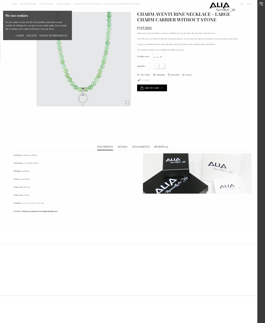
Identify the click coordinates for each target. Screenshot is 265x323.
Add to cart (152, 88)
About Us (78, 259)
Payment (139, 277)
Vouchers (200, 282)
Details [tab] (122, 146)
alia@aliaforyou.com (29, 288)
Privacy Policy (142, 271)
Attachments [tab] (141, 146)
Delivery (138, 265)
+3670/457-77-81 (26, 282)
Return (138, 282)
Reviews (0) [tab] (161, 146)
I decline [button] (31, 35)
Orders (199, 271)
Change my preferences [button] (53, 35)
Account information (206, 259)
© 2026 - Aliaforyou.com (23, 300)
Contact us (79, 271)
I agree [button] (20, 35)
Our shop (78, 277)
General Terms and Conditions (151, 259)
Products (78, 265)
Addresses (200, 277)
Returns (199, 265)
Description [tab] (105, 146)
